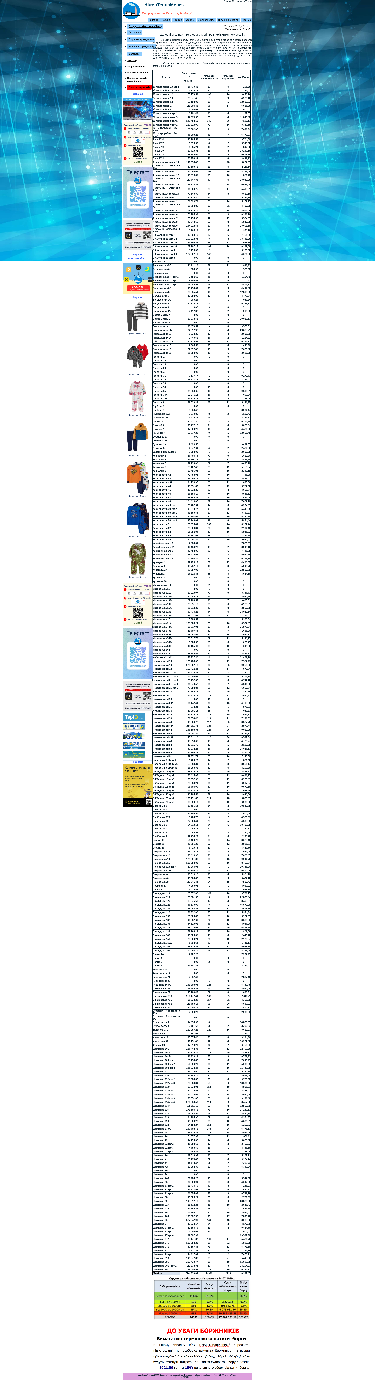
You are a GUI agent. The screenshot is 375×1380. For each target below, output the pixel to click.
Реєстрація (135, 32)
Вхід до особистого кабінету (145, 26)
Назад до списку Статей (237, 29)
